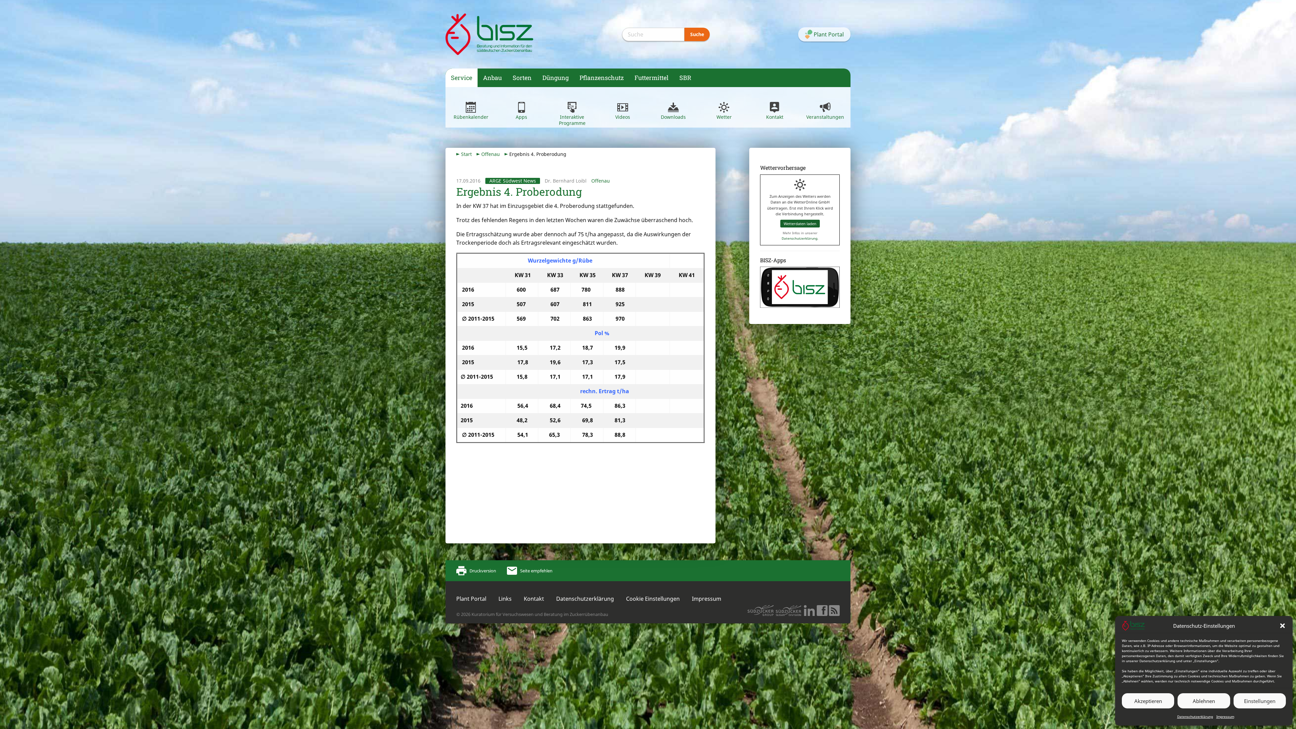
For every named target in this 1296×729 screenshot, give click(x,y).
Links (505, 598)
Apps (521, 117)
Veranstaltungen (825, 117)
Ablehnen (1204, 701)
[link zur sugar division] (761, 610)
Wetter (724, 117)
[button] (1282, 625)
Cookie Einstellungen (653, 598)
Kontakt (774, 117)
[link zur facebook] (822, 610)
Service (461, 78)
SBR (685, 78)
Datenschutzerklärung (1195, 716)
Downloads (673, 117)
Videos (622, 117)
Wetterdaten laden (800, 223)
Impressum (1225, 716)
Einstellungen (1259, 701)
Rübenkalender (471, 117)
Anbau (492, 78)
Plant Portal (471, 598)
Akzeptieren (1148, 701)
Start (466, 154)
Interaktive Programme (572, 120)
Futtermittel (651, 78)
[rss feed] (834, 610)
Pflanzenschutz (601, 78)
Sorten (522, 78)
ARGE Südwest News (512, 181)
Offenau (490, 154)
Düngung (555, 78)
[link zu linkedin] (809, 610)
